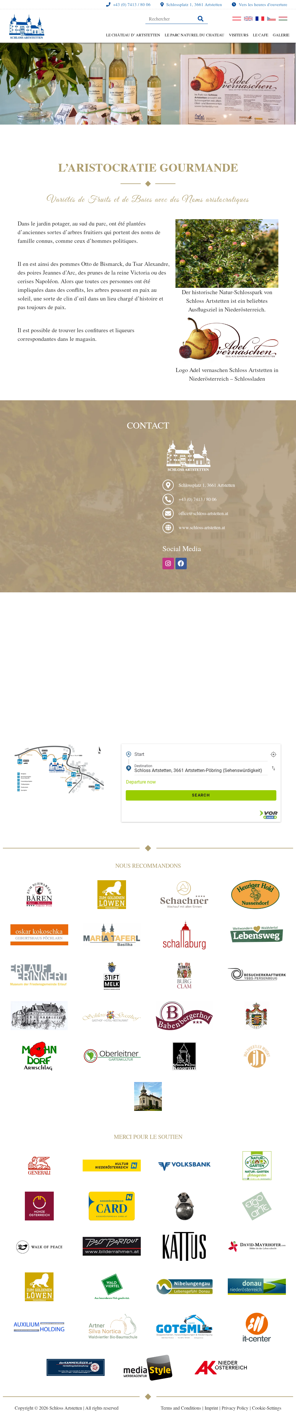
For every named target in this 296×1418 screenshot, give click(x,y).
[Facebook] (181, 563)
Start (139, 754)
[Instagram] (168, 563)
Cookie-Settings (266, 1408)
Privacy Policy (235, 1408)
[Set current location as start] (273, 754)
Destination (143, 766)
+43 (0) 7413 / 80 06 (132, 4)
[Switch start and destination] (273, 768)
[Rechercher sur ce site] (176, 19)
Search (201, 795)
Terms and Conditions (181, 1408)
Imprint (211, 1408)
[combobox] (201, 754)
